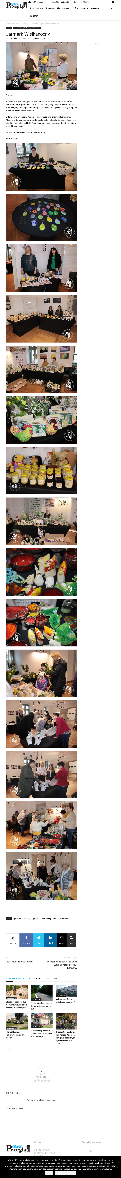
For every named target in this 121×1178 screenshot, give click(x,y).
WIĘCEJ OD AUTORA (45, 978)
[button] (111, 8)
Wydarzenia (36, 28)
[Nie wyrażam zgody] (117, 1167)
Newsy (23, 23)
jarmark (17, 918)
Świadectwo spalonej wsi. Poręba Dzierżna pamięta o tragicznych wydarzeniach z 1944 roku (65, 1038)
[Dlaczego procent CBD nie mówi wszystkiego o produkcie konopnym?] (17, 992)
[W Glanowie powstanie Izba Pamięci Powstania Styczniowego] (41, 1020)
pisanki (36, 918)
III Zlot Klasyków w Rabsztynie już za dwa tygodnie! (15, 1035)
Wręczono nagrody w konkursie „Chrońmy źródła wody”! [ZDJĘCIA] (62, 964)
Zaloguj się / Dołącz (81, 2)
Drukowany (65, 8)
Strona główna (12, 23)
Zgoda (49, 1173)
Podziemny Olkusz (49, 918)
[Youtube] (113, 2)
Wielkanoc (64, 918)
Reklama (95, 8)
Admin (14, 38)
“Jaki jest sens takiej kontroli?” (20, 961)
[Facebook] (108, 2)
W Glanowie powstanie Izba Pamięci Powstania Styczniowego (41, 1033)
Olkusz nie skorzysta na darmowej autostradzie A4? (41, 1006)
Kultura (27, 28)
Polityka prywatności (65, 1173)
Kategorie (36, 8)
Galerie (51, 8)
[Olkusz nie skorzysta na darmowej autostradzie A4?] (41, 993)
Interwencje (82, 8)
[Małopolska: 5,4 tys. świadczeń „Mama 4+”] (66, 991)
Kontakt (34, 16)
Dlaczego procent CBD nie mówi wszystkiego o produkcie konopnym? (16, 1005)
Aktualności (34, 23)
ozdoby (27, 918)
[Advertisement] (41, 907)
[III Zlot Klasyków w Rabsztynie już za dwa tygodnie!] (17, 1021)
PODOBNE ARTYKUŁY (18, 978)
